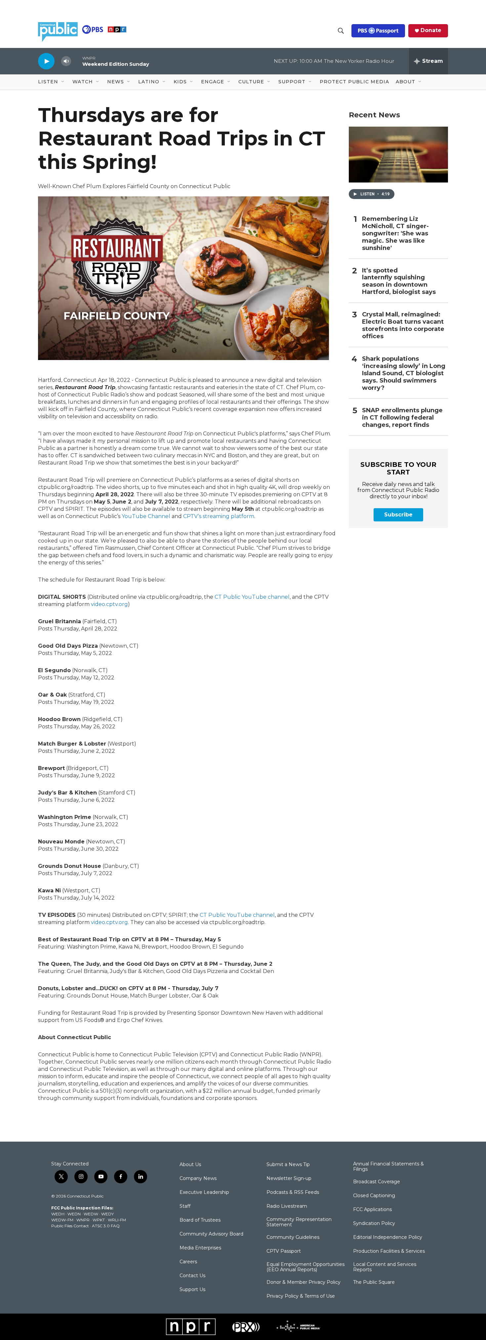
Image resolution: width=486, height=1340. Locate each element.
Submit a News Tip (288, 1164)
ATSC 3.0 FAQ (106, 1225)
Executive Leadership (204, 1192)
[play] (46, 61)
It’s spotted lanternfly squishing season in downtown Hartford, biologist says (399, 281)
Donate (431, 30)
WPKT (99, 1219)
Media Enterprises (200, 1248)
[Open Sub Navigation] (63, 82)
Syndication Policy (374, 1223)
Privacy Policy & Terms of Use (300, 1296)
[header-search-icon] (341, 31)
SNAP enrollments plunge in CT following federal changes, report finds (402, 417)
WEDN (74, 1213)
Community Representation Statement (299, 1222)
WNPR (83, 1219)
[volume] (66, 61)
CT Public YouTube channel (252, 597)
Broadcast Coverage (376, 1182)
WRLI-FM (117, 1219)
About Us (190, 1164)
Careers (188, 1262)
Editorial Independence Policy (387, 1237)
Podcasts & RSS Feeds (292, 1192)
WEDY (107, 1213)
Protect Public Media (354, 82)
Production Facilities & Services (389, 1251)
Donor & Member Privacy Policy (303, 1282)
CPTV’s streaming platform (218, 516)
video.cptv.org (109, 604)
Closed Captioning (374, 1195)
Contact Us (192, 1276)
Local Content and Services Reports (384, 1267)
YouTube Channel (146, 516)
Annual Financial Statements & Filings (388, 1166)
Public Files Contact (70, 1225)
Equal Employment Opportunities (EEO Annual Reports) (305, 1267)
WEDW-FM (62, 1219)
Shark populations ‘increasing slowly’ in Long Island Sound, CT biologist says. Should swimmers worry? (403, 373)
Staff (185, 1206)
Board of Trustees (200, 1220)
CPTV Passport (283, 1251)
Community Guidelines (292, 1237)
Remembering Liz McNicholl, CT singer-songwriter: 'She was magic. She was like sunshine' (395, 234)
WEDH (57, 1213)
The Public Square (374, 1282)
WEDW (91, 1213)
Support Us (192, 1289)
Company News (198, 1178)
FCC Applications (372, 1209)
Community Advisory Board (211, 1234)
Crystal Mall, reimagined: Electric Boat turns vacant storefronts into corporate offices (403, 325)
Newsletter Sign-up (288, 1178)
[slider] (77, 61)
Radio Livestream (286, 1206)
